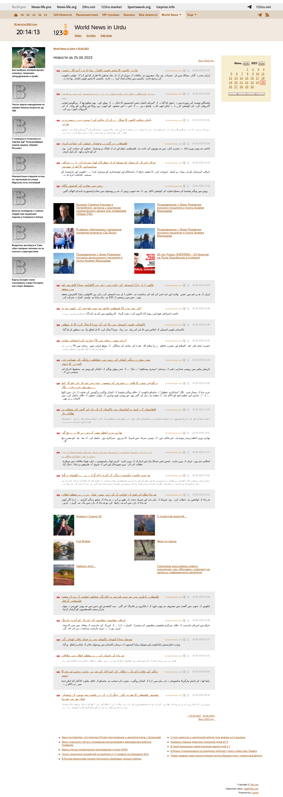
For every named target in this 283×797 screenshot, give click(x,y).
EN (22, 15)
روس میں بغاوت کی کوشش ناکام (82, 185)
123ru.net (263, 7)
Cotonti (254, 792)
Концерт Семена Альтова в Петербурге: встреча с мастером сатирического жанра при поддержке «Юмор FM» (101, 209)
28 (241, 86)
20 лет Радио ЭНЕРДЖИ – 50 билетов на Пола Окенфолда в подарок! (183, 256)
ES (45, 15)
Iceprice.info (165, 7)
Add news (106, 35)
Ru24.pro (19, 7)
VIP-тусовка (110, 14)
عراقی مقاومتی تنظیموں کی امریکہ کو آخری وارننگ (94, 620)
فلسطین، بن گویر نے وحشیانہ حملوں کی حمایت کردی (94, 143)
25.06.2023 (83, 48)
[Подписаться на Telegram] (249, 7)
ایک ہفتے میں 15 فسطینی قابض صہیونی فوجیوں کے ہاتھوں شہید (101, 308)
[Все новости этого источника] (184, 70)
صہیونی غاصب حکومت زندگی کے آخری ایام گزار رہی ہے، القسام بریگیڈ (106, 475)
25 (263, 82)
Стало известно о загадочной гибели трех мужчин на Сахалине (208, 737)
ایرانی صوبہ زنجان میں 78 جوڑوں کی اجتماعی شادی (94, 340)
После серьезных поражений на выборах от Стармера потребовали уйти (105, 754)
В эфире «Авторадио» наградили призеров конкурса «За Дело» (99, 231)
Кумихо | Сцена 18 (89, 516)
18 (263, 78)
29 (246, 86)
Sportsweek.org (139, 7)
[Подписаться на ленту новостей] (267, 15)
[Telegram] (260, 15)
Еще (190, 14)
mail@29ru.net (251, 788)
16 (252, 78)
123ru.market (111, 7)
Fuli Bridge (83, 541)
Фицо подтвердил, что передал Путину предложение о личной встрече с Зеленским (111, 737)
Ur (188, 70)
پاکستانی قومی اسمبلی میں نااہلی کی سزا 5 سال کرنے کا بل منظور (103, 324)
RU (28, 15)
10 (257, 73)
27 (236, 86)
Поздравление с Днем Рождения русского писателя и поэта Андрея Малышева (180, 207)
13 (236, 78)
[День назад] (238, 94)
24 (257, 82)
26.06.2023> (209, 716)
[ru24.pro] (60, 30)
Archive (91, 35)
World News (170, 14)
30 (252, 86)
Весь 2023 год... (206, 60)
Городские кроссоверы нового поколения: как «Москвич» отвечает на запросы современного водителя (183, 569)
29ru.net (88, 7)
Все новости (148, 14)
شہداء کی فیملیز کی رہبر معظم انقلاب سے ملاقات (93, 655)
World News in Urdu (64, 48)
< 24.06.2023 (194, 716)
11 (263, 73)
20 (236, 82)
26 (230, 86)
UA (34, 15)
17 (257, 78)
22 (246, 82)
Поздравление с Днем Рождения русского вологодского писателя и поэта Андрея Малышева (99, 257)
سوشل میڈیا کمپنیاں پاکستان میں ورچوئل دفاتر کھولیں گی (97, 639)
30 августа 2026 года (25, 24)
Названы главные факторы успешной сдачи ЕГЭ (199, 742)
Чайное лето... (86, 566)
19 (230, 82)
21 (241, 82)
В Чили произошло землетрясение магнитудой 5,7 (200, 746)
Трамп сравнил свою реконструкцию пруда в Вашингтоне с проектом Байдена (216, 755)
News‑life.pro (41, 7)
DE (39, 15)
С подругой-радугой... (172, 516)
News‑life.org (66, 7)
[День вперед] (256, 94)
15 (246, 78)
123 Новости (62, 14)
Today (78, 35)
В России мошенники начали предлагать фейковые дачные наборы (102, 758)
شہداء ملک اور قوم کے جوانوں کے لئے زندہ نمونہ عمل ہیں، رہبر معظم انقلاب (109, 494)
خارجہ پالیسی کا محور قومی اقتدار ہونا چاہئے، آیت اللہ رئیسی (100, 70)
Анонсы (129, 14)
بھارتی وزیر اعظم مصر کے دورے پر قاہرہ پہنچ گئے (92, 432)
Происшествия (87, 14)
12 (230, 78)
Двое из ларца (167, 541)
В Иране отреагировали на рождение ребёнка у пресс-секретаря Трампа (214, 751)
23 (252, 82)
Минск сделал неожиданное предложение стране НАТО (95, 749)
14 (241, 78)
